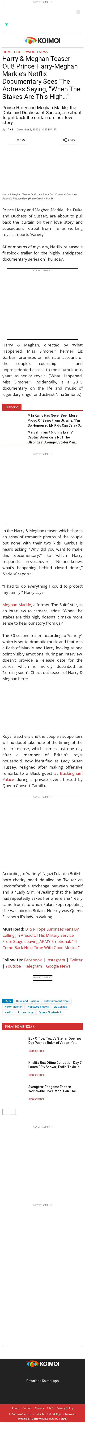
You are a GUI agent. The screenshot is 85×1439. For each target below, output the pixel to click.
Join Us (21, 139)
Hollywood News (32, 52)
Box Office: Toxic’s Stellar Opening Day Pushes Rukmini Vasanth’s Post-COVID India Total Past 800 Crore (54, 1041)
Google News (58, 966)
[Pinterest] (42, 1373)
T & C (50, 1408)
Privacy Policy (64, 1408)
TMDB (62, 1418)
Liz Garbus (60, 1006)
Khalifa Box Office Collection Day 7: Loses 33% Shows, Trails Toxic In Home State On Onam (55, 1065)
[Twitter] (13, 992)
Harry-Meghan (13, 1006)
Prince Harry (26, 1012)
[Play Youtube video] (42, 710)
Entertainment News (56, 1001)
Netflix (8, 1012)
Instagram (56, 960)
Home (7, 52)
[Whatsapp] (22, 992)
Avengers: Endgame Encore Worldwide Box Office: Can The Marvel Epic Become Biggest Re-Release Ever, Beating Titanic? (53, 1089)
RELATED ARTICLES (20, 1027)
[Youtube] (56, 1373)
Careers (39, 1408)
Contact (27, 1408)
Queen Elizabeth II (50, 1012)
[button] (69, 139)
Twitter (76, 960)
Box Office (37, 1051)
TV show (35, 1418)
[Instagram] (36, 1373)
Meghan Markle (16, 604)
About (15, 1408)
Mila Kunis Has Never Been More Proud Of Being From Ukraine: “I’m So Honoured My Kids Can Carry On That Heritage (55, 421)
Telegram (33, 966)
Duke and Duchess (27, 1001)
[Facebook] (5, 992)
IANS (10, 129)
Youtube (13, 966)
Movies (22, 1418)
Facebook (33, 960)
